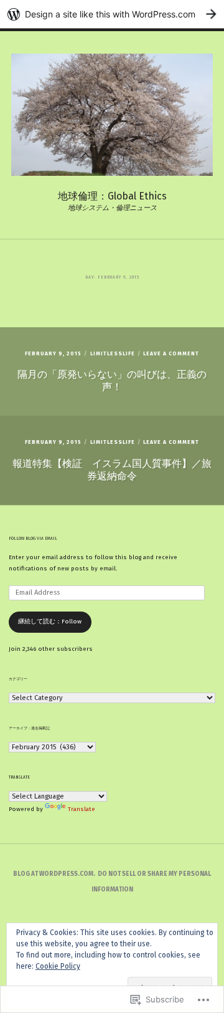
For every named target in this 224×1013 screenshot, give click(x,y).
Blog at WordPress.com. (54, 874)
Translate (81, 809)
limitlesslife (112, 353)
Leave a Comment (171, 353)
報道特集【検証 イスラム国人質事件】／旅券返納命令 (112, 470)
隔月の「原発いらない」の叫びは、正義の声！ (112, 380)
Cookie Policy (57, 966)
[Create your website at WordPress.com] (112, 14)
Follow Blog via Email (33, 538)
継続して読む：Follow (50, 621)
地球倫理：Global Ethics (112, 196)
